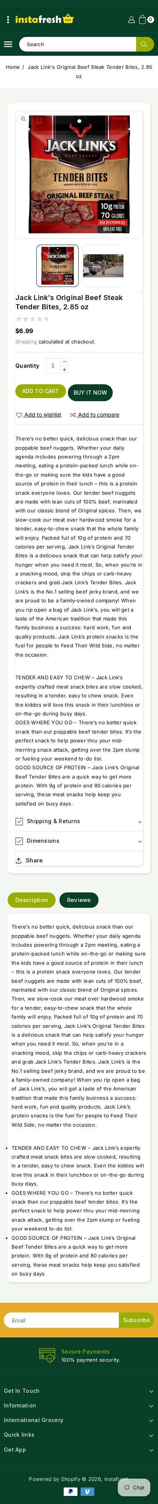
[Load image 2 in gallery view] (103, 266)
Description (31, 900)
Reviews (79, 900)
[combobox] (86, 44)
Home (13, 67)
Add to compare (98, 414)
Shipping (26, 341)
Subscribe (136, 1320)
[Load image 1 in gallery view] (57, 266)
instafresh (116, 1479)
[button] (8, 19)
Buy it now (90, 392)
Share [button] (34, 860)
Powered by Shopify (54, 1479)
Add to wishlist (43, 414)
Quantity (27, 365)
